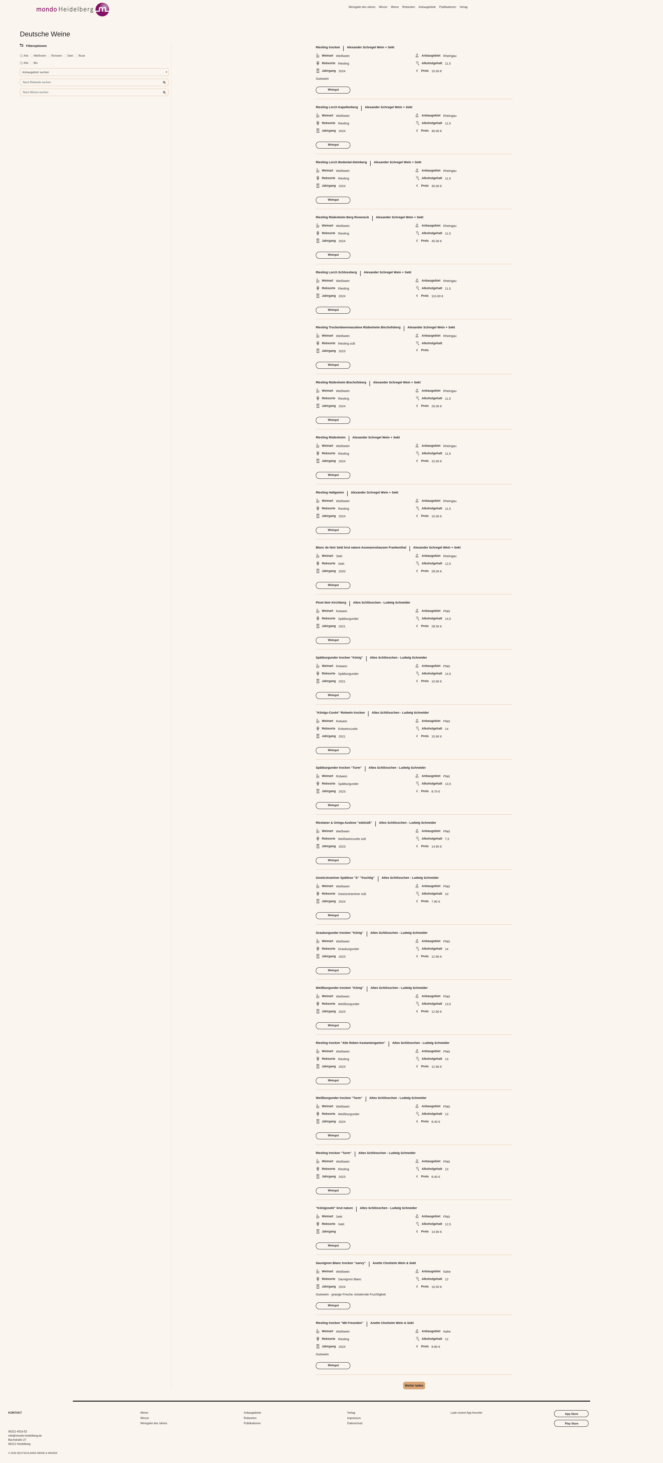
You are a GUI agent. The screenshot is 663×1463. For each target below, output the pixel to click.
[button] (414, 1385)
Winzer (383, 7)
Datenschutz (355, 1423)
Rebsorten (408, 7)
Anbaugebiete (427, 7)
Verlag (464, 7)
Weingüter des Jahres (362, 7)
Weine (395, 7)
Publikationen (447, 7)
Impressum (354, 1418)
